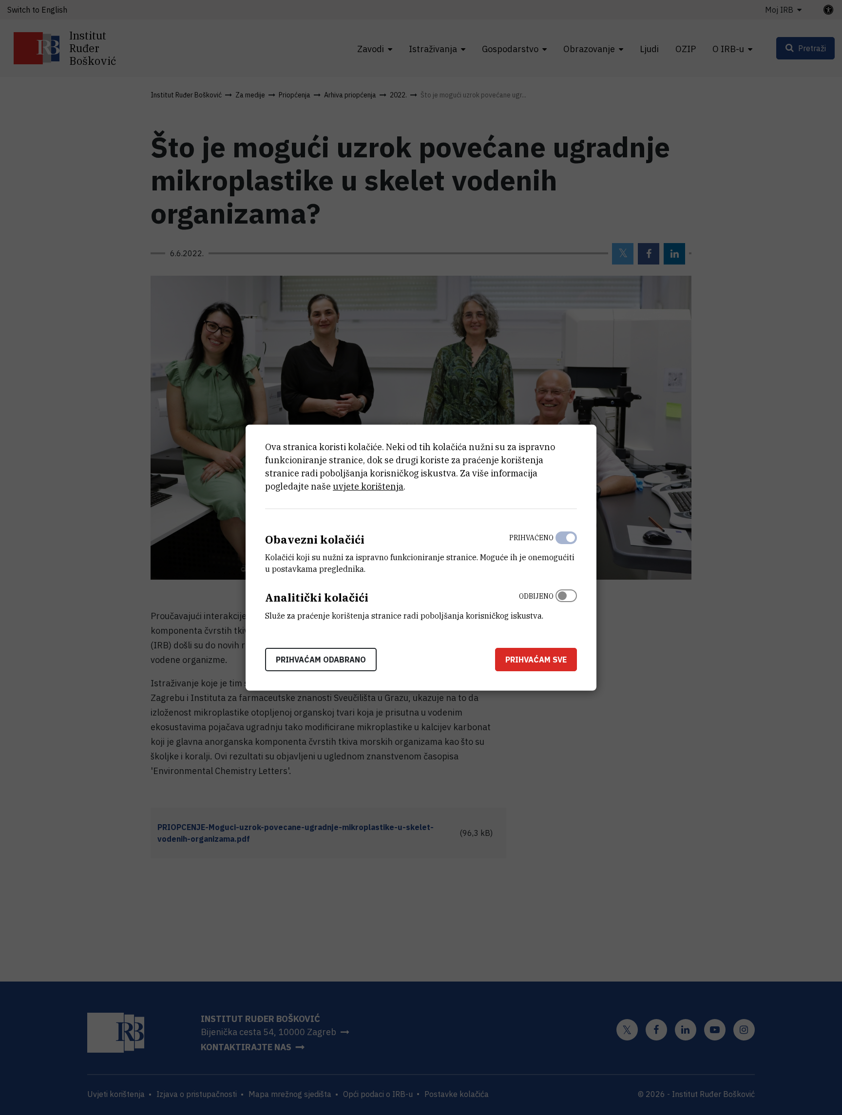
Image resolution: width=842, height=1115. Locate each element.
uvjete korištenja (368, 485)
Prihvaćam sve (536, 659)
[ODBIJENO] (566, 603)
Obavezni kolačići (314, 539)
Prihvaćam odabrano (321, 659)
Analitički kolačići (316, 597)
